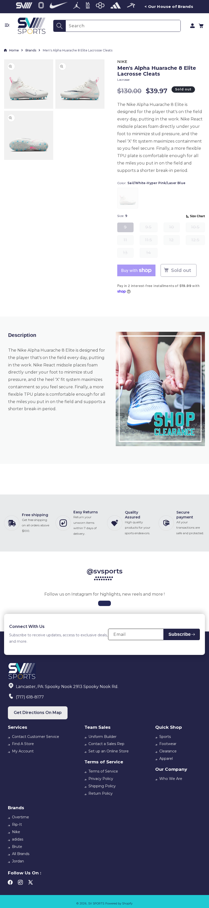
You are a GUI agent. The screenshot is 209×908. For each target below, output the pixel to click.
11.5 (151, 241)
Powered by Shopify (119, 903)
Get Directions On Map (38, 712)
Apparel (166, 758)
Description (22, 335)
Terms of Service (103, 771)
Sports (165, 736)
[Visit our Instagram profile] (104, 603)
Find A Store (23, 743)
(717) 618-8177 (30, 697)
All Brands (20, 853)
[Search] (60, 26)
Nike (16, 832)
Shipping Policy (102, 786)
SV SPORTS (96, 903)
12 (174, 241)
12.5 (198, 241)
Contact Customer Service (35, 736)
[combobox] (123, 26)
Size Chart (197, 216)
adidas (17, 839)
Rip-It (17, 824)
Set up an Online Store (108, 751)
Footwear (167, 743)
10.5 (198, 228)
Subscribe (179, 634)
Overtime (20, 817)
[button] (201, 25)
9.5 (151, 228)
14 (152, 254)
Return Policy (100, 793)
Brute (17, 846)
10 (174, 228)
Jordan (18, 861)
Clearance (168, 751)
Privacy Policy (100, 778)
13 (128, 254)
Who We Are (170, 778)
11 (129, 241)
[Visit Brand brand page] (24, 6)
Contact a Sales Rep (106, 743)
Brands (30, 50)
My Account (23, 751)
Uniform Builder (102, 736)
